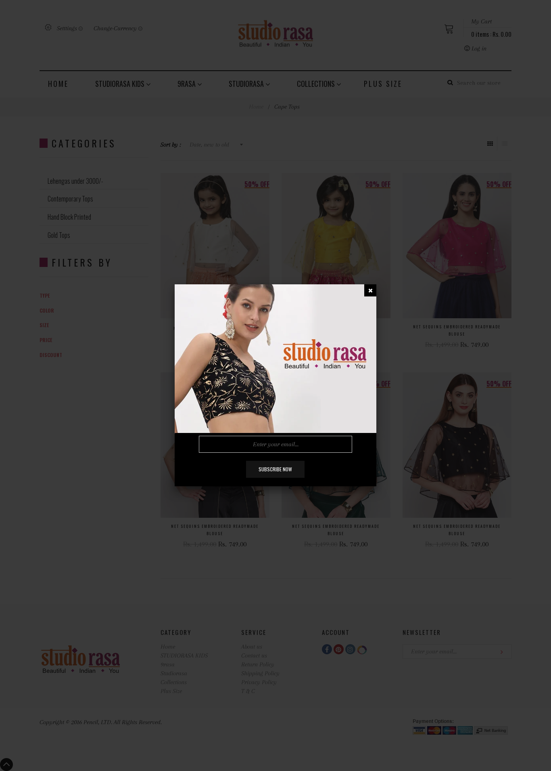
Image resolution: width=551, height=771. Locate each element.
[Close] (370, 290)
